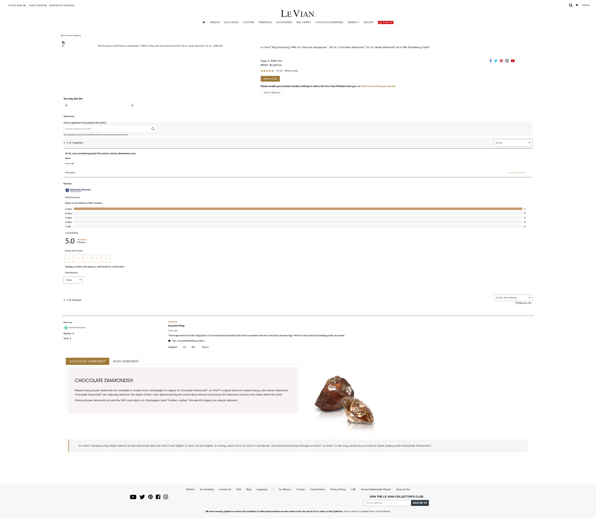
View (95, 108)
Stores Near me (16, 5)
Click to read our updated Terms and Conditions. (367, 511)
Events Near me (37, 5)
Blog (248, 489)
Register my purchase (62, 5)
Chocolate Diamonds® (87, 361)
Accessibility (207, 489)
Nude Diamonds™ (126, 361)
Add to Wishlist (272, 92)
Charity (301, 489)
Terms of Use (403, 489)
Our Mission (284, 489)
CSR (353, 489)
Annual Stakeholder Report (376, 489)
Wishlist (190, 489)
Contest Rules (317, 489)
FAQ (238, 489)
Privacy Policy (338, 489)
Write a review (291, 70)
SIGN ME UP (420, 503)
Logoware (262, 489)
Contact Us (225, 489)
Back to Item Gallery (71, 35)
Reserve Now (270, 79)
